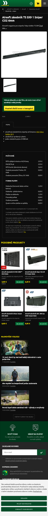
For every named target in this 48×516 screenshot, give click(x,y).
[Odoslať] (41, 452)
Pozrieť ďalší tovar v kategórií (19, 108)
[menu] (44, 3)
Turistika (12, 362)
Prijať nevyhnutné (24, 504)
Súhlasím (24, 498)
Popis (8, 125)
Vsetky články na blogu (24, 417)
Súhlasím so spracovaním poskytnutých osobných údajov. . (24, 460)
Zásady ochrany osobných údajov (16, 461)
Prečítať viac (37, 491)
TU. (20, 222)
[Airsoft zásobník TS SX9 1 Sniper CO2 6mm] (9, 85)
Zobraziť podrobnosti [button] (24, 509)
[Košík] (38, 3)
